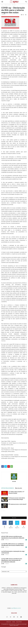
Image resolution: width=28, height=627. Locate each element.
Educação (14, 4)
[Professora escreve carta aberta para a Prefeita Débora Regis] (4, 499)
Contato (13, 621)
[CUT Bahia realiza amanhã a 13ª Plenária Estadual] (4, 493)
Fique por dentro (7, 4)
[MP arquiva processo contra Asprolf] (4, 505)
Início (2, 4)
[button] (2, 2)
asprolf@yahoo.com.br (16, 608)
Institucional (8, 621)
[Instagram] (14, 617)
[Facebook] (2, 466)
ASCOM (14, 481)
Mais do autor (18, 488)
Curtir (4, 521)
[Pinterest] (8, 466)
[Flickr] (10, 617)
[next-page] (4, 510)
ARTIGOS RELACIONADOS (7, 488)
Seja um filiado (19, 621)
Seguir (10, 521)
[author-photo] (14, 479)
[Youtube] (21, 617)
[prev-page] (2, 510)
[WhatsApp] (11, 466)
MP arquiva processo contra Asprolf (17, 504)
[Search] (26, 2)
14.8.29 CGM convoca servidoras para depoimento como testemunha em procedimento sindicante (11, 560)
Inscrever (23, 521)
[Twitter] (5, 466)
